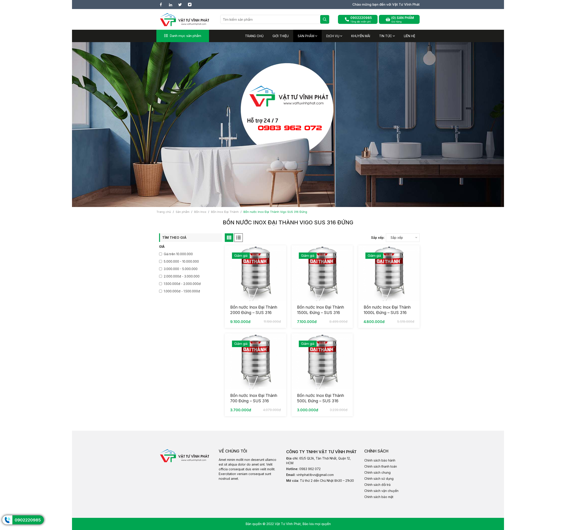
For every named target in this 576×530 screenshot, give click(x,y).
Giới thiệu (280, 36)
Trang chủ (254, 36)
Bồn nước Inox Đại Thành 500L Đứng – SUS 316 (320, 398)
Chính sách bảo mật (378, 497)
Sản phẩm (306, 36)
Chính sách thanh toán (380, 466)
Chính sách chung (377, 472)
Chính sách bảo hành (379, 460)
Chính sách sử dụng (379, 478)
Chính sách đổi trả (377, 485)
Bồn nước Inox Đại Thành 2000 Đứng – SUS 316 (253, 310)
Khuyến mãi (360, 36)
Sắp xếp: (378, 237)
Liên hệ (409, 36)
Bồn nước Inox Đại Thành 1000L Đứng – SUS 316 (387, 310)
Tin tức (386, 36)
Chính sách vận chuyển (381, 491)
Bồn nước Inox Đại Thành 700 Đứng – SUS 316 (253, 398)
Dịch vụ (333, 36)
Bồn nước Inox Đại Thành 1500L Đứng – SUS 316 (320, 310)
